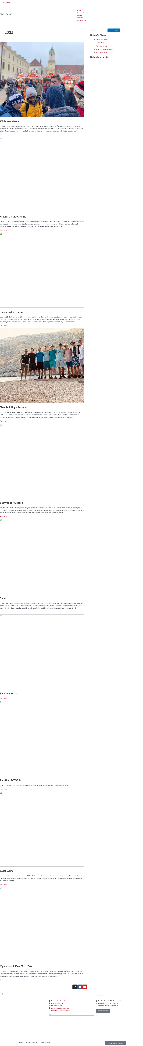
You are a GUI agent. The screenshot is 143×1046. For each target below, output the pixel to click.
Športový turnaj (9, 693)
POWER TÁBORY (6, 14)
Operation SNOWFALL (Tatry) (17, 966)
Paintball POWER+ (10, 780)
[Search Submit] (110, 30)
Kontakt (80, 17)
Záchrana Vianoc (9, 121)
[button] (107, 6)
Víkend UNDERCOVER (13, 216)
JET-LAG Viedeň (101, 52)
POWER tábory (5, 3)
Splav (3, 598)
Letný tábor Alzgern (11, 502)
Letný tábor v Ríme (102, 39)
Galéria (79, 15)
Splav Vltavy (100, 43)
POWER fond (81, 20)
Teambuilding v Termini (13, 407)
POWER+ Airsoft (101, 46)
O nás (79, 10)
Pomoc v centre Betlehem (104, 49)
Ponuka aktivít (82, 13)
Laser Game (7, 870)
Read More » (4, 135)
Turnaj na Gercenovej (12, 312)
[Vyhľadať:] (101, 30)
